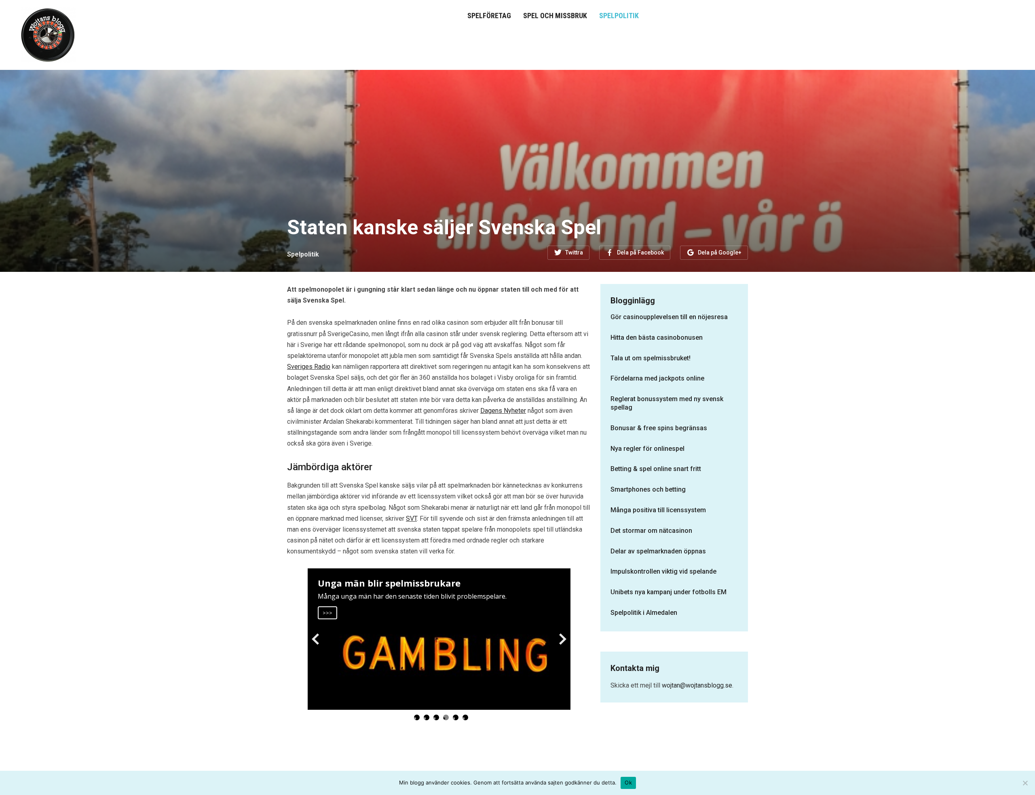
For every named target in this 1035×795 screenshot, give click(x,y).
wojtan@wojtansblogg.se (697, 685)
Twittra (574, 252)
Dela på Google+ (719, 252)
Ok (628, 782)
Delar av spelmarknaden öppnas (658, 551)
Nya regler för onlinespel (647, 448)
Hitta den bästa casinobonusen (656, 337)
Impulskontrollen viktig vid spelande (663, 571)
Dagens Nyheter (503, 410)
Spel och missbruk (555, 15)
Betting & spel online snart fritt (655, 469)
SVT (411, 518)
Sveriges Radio (308, 366)
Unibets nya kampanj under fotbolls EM (668, 592)
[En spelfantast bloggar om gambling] (48, 34)
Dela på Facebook (640, 252)
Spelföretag (489, 15)
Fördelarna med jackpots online (657, 378)
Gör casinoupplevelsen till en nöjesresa (669, 317)
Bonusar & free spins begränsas (658, 428)
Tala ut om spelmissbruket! (650, 358)
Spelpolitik (619, 15)
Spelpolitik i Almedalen (643, 612)
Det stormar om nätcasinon (651, 530)
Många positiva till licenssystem (658, 510)
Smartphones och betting (648, 489)
